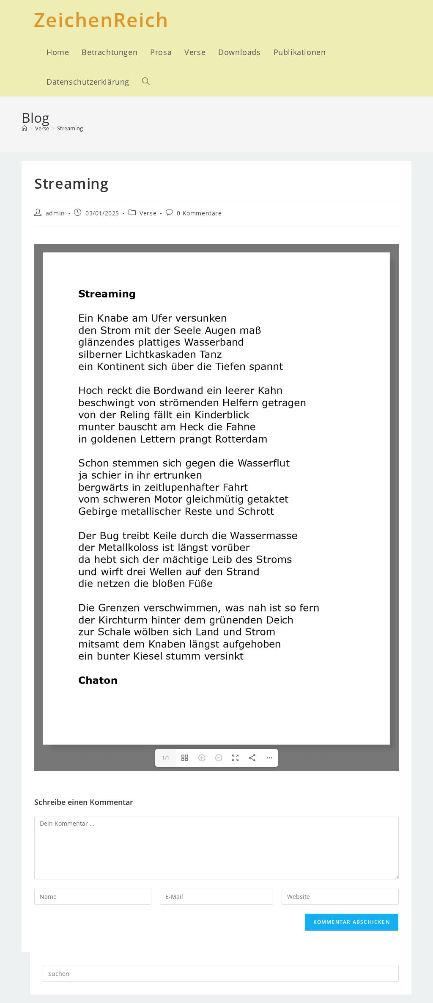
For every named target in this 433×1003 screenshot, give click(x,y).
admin (55, 213)
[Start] (24, 128)
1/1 (166, 757)
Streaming (70, 128)
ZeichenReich (101, 19)
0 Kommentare (199, 213)
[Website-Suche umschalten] (146, 81)
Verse (148, 213)
